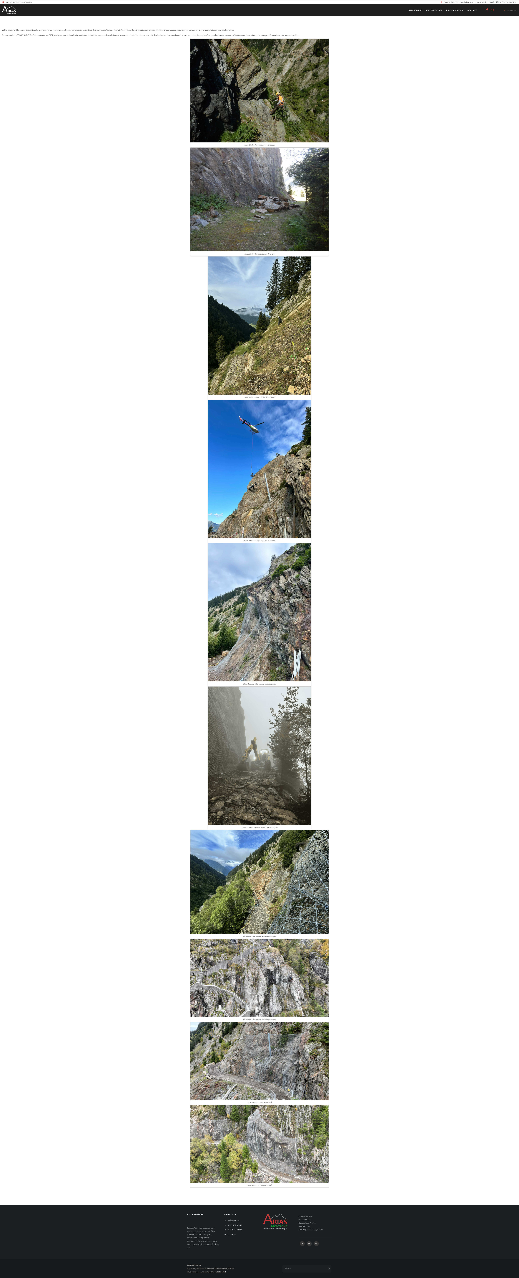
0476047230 (512, 10)
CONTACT (472, 10)
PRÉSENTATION (415, 10)
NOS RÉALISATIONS (454, 10)
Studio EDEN (221, 1272)
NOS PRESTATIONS (433, 10)
